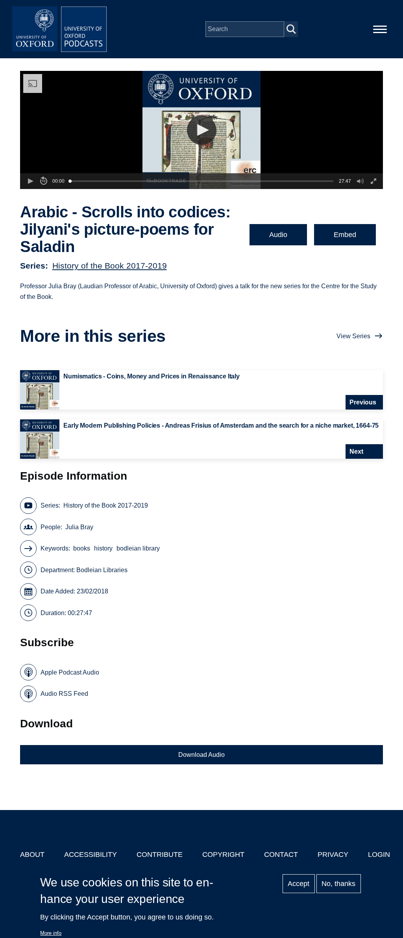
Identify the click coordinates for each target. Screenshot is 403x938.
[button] (201, 130)
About (32, 854)
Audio (278, 235)
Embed (345, 235)
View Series (353, 336)
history (103, 548)
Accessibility (90, 854)
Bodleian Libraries (102, 570)
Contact (281, 854)
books (81, 548)
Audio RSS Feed (64, 693)
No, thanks (338, 884)
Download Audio (201, 754)
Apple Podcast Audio (70, 672)
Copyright (223, 854)
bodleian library (138, 548)
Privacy (333, 854)
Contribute (160, 854)
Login (379, 854)
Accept (298, 884)
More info (50, 933)
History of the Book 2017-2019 (109, 265)
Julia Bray (79, 527)
